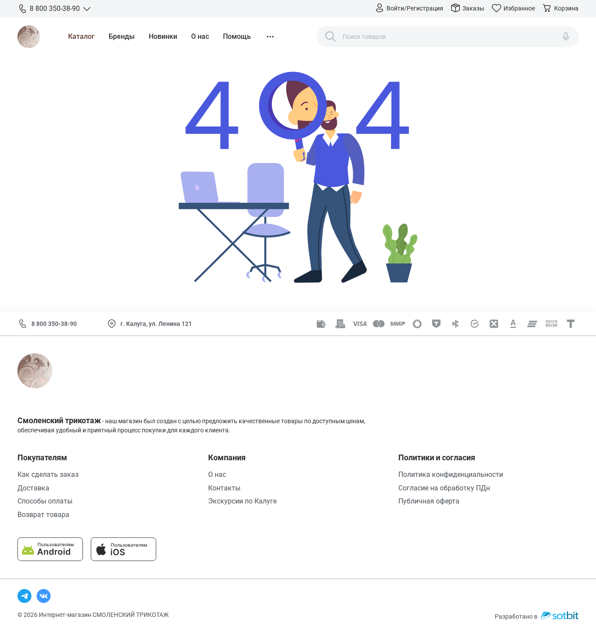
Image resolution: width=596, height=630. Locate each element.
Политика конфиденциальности (450, 474)
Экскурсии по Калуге (242, 501)
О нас (200, 36)
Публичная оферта (428, 501)
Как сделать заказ (48, 474)
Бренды (122, 36)
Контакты (224, 488)
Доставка (33, 488)
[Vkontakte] (44, 596)
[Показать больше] (270, 36)
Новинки (163, 36)
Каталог (81, 36)
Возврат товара (43, 514)
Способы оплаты (44, 501)
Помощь (237, 36)
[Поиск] (331, 37)
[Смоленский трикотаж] (28, 36)
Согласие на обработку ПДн (444, 488)
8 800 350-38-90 (54, 323)
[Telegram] (24, 596)
